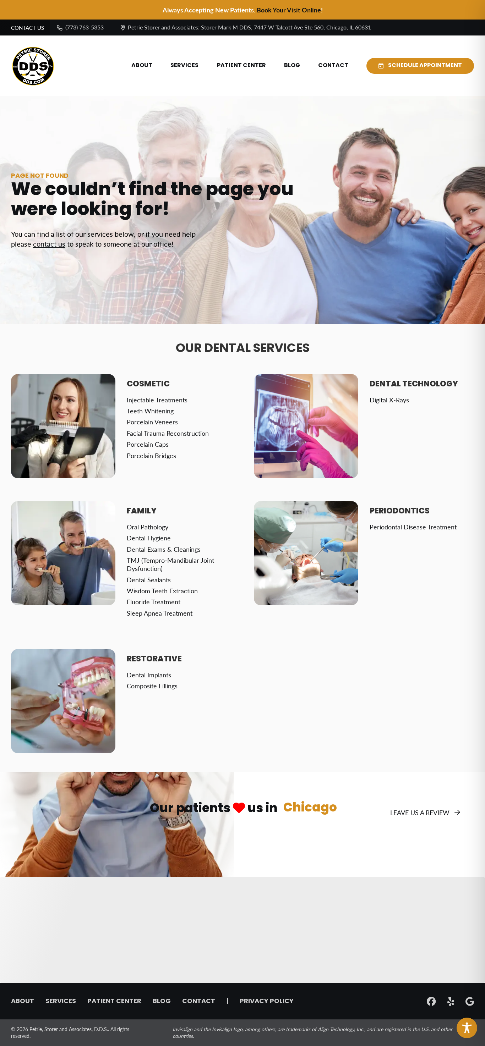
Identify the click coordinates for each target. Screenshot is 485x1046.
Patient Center (241, 65)
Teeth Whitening (150, 410)
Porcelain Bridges (151, 455)
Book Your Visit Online (289, 9)
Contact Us (27, 27)
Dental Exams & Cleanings (164, 549)
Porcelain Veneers (152, 421)
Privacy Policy (267, 1001)
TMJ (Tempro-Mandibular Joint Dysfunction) (170, 564)
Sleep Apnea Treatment (159, 613)
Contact (333, 65)
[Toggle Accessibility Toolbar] (467, 1028)
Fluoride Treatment (153, 601)
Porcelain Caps (148, 444)
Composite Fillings (152, 685)
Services (184, 65)
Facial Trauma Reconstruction (168, 433)
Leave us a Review (419, 812)
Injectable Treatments (157, 399)
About (141, 65)
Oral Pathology (147, 526)
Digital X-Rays (389, 399)
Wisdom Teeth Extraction (162, 590)
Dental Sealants (149, 579)
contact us (49, 244)
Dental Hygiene (149, 537)
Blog (292, 65)
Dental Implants (149, 674)
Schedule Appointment (425, 65)
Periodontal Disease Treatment (413, 526)
